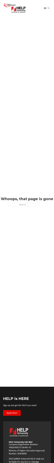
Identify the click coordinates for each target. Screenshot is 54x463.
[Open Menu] (45, 8)
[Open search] (48, 8)
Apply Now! (12, 413)
